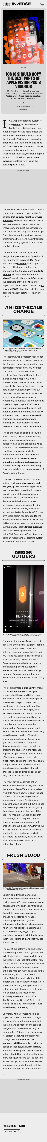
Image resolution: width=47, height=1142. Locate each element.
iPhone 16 (28, 281)
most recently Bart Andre (20, 1050)
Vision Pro (8, 278)
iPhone (16, 124)
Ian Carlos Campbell (25, 107)
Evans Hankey (33, 1046)
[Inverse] (21, 3)
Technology (10, 1131)
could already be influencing (28, 278)
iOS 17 (33, 260)
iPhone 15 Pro (17, 691)
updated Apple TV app (18, 789)
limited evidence (33, 527)
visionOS (21, 263)
